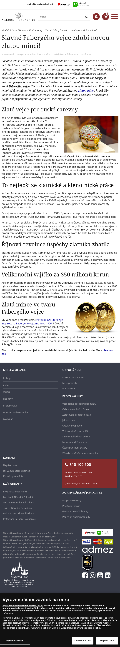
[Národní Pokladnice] (18, 16)
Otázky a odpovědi (72, 425)
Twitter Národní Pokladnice (17, 507)
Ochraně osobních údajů (44, 628)
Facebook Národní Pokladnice (19, 497)
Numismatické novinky (38, 54)
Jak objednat (69, 420)
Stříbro (6, 391)
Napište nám (10, 465)
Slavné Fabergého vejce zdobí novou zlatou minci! (56, 41)
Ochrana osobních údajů (75, 409)
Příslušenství (10, 405)
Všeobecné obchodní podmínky (79, 403)
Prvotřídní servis (71, 505)
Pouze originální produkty (76, 516)
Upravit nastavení (14, 640)
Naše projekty (69, 382)
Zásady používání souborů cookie (80, 453)
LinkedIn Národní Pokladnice (18, 513)
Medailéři (8, 419)
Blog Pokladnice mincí (15, 491)
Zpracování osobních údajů (77, 414)
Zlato (6, 384)
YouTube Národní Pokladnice (18, 502)
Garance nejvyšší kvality (75, 511)
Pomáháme (68, 388)
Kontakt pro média (13, 476)
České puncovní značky (74, 447)
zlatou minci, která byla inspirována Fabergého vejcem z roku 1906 (32, 321)
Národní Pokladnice (72, 377)
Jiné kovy (8, 398)
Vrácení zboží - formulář (75, 431)
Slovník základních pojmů (76, 436)
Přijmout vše (107, 640)
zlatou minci (86, 90)
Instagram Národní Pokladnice (19, 518)
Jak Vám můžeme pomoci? (17, 470)
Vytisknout (85, 54)
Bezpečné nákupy (71, 500)
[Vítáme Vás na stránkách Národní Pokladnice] (96, 16)
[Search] (86, 16)
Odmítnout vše (83, 640)
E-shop (6, 378)
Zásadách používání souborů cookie (80, 628)
